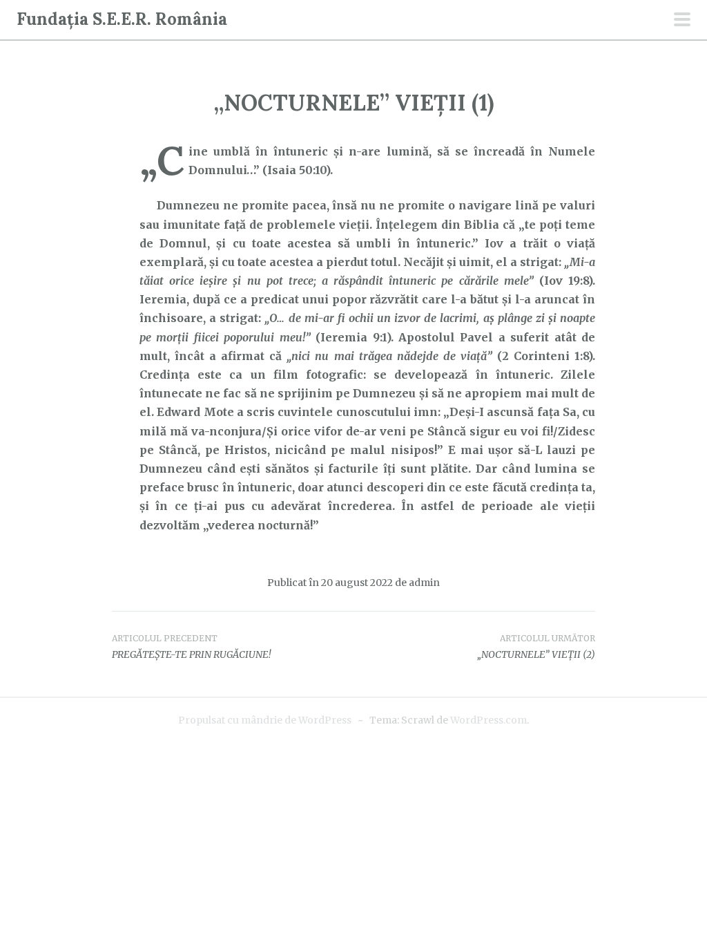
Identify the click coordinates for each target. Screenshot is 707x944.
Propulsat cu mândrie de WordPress (264, 720)
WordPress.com (488, 720)
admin (424, 582)
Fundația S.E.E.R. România (122, 19)
